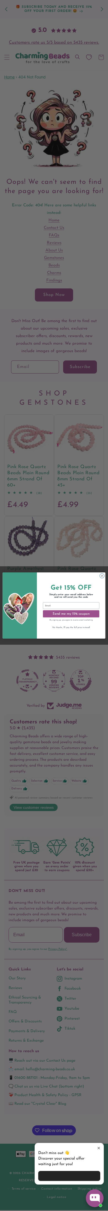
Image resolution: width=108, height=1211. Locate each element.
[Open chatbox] (95, 1198)
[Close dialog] (102, 576)
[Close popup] (99, 1148)
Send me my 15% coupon (71, 614)
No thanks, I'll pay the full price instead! (71, 627)
